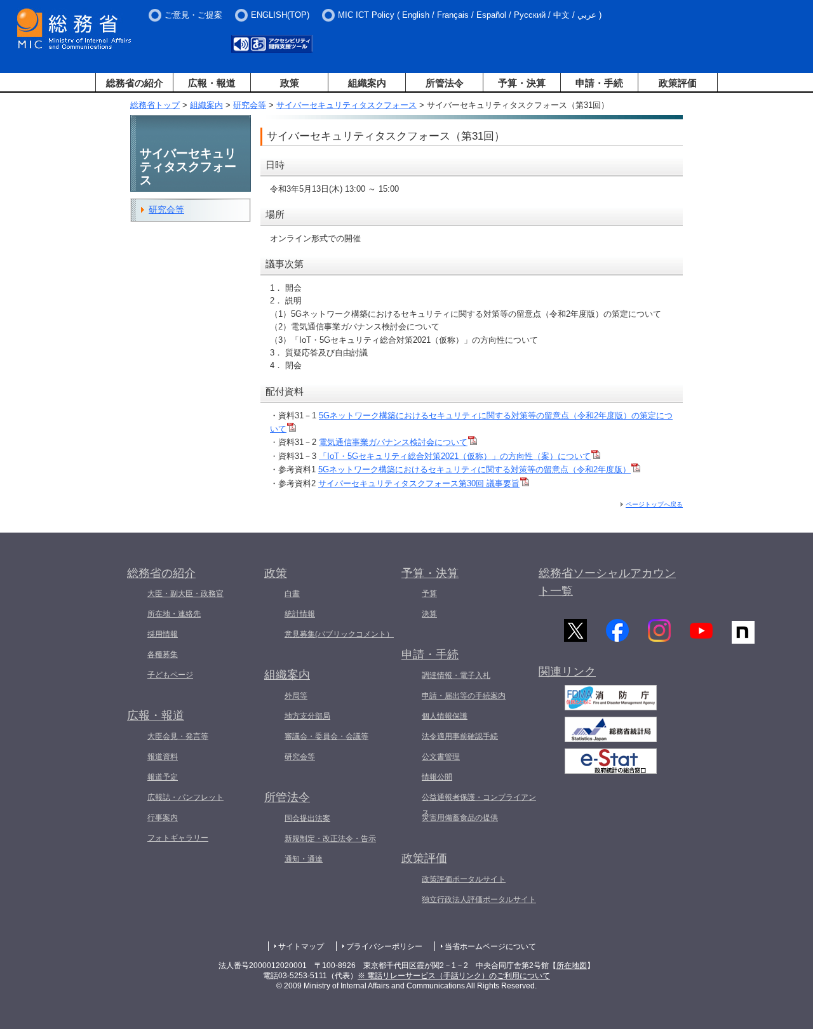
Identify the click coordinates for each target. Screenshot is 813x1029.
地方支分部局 (307, 716)
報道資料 (162, 756)
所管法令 (445, 82)
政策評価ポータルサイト (464, 879)
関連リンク (567, 671)
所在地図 (571, 965)
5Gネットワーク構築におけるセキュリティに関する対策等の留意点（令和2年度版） (474, 469)
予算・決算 (522, 82)
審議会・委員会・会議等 (326, 736)
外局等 (296, 695)
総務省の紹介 (134, 82)
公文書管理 (441, 756)
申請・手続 (599, 82)
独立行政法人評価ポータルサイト (479, 899)
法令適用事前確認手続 (460, 736)
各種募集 (162, 654)
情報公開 (437, 777)
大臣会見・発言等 (177, 736)
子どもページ (170, 674)
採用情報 (162, 634)
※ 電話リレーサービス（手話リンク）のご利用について (454, 975)
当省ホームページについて (490, 946)
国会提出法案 (307, 818)
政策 (289, 82)
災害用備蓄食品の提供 (460, 817)
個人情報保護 (444, 716)
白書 (292, 593)
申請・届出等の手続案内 (464, 695)
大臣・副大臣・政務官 (185, 593)
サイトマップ (301, 946)
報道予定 (162, 777)
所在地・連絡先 (174, 613)
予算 (429, 593)
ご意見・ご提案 (193, 15)
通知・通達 (304, 858)
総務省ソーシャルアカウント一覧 (607, 582)
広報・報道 (212, 82)
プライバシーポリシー (384, 946)
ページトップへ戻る (654, 504)
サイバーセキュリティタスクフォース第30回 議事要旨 (419, 483)
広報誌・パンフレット (185, 797)
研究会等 (249, 105)
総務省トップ (155, 105)
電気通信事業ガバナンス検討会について (393, 442)
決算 (429, 613)
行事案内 (162, 817)
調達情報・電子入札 (456, 675)
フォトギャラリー (177, 837)
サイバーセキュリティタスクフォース (346, 105)
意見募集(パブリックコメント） (339, 634)
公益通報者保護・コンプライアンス (479, 805)
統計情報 (300, 613)
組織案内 (367, 82)
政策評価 (678, 82)
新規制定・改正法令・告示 (330, 838)
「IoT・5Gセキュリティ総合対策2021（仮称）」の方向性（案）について (455, 456)
